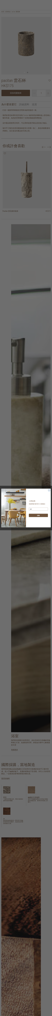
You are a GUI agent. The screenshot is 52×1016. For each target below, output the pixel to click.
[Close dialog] (49, 490)
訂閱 (38, 515)
